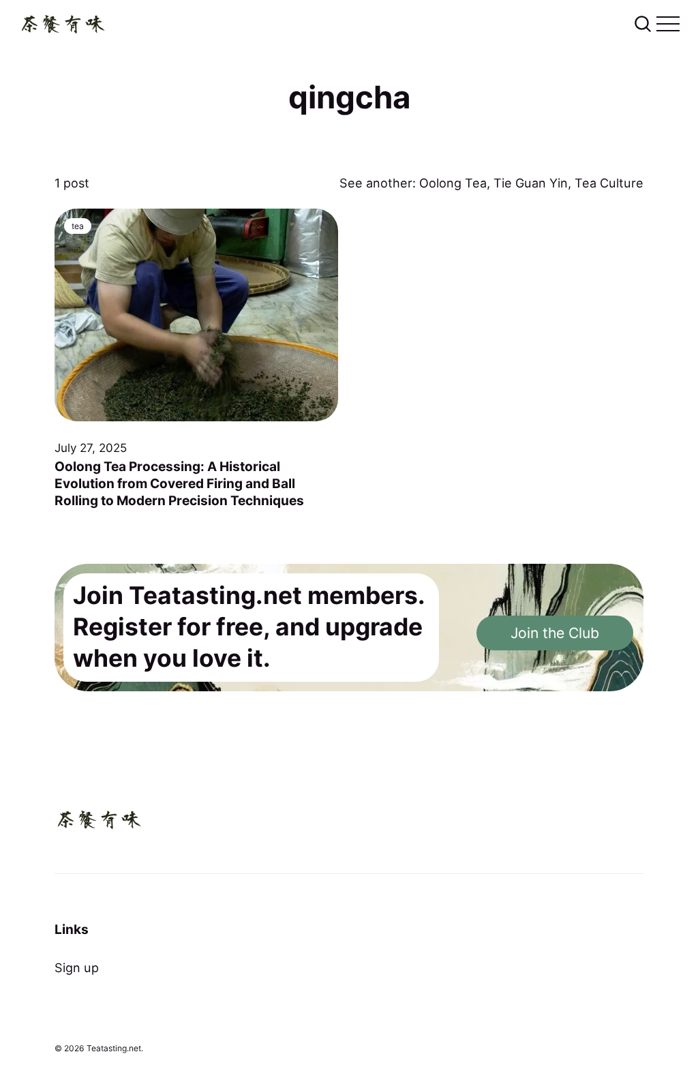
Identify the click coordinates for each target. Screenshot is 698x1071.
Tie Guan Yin (531, 182)
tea (77, 225)
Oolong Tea (453, 182)
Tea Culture (609, 182)
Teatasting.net (114, 1048)
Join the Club (555, 633)
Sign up (77, 967)
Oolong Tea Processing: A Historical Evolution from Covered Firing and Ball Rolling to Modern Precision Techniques (179, 484)
